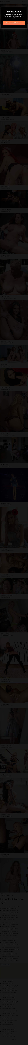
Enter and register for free (14, 23)
